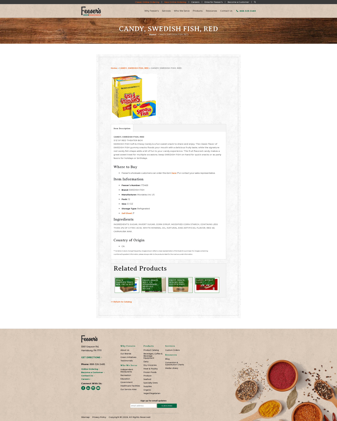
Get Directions (91, 357)
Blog (167, 359)
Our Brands (125, 354)
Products (198, 11)
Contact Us (226, 11)
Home (152, 34)
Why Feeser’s (151, 11)
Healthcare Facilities (130, 386)
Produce (147, 376)
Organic (147, 390)
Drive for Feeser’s (213, 2)
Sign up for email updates (153, 401)
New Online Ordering (175, 2)
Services (166, 11)
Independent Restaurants (126, 370)
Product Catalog (151, 350)
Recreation (125, 375)
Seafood (147, 379)
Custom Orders (172, 350)
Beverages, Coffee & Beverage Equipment (152, 356)
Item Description (122, 128)
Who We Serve (182, 11)
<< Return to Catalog (121, 302)
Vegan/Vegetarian (151, 393)
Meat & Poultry (150, 369)
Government (126, 382)
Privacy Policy (99, 417)
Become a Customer (238, 2)
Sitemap (85, 417)
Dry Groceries (150, 365)
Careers (195, 2)
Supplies (147, 386)
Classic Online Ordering (147, 2)
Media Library (171, 368)
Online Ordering (90, 369)
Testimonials (126, 361)
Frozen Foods (150, 372)
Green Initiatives (128, 357)
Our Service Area (128, 389)
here (174, 173)
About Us (124, 350)
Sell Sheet (127, 213)
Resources (211, 11)
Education (125, 379)
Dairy (145, 362)
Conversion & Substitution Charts (174, 363)
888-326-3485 (247, 11)
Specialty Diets (150, 383)
